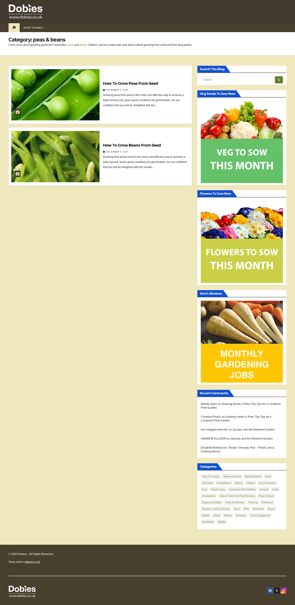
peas (71, 44)
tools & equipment (260, 515)
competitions (224, 483)
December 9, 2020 (117, 90)
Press (237, 508)
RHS (246, 508)
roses (271, 508)
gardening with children (242, 489)
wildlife (222, 521)
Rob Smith (258, 508)
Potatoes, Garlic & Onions (216, 508)
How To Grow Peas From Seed (130, 83)
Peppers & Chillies (212, 502)
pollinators (267, 502)
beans (83, 44)
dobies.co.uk (32, 561)
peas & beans (266, 496)
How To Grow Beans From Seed (132, 145)
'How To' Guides (210, 476)
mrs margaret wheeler (214, 429)
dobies (238, 483)
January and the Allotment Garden (253, 429)
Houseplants (208, 496)
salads (205, 515)
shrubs (228, 515)
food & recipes (267, 483)
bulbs (268, 476)
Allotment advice (232, 476)
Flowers (250, 483)
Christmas (207, 483)
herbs (275, 489)
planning (253, 502)
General (263, 489)
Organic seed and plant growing (237, 496)
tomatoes (241, 515)
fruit (204, 489)
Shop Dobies (33, 27)
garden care (218, 489)
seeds (216, 515)
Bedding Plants (253, 476)
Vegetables (208, 521)
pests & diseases (235, 502)
